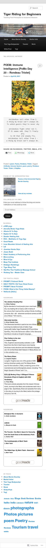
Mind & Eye (8, 259)
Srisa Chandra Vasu (12, 322)
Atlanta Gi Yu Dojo (11, 231)
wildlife (6, 531)
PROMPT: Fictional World (13, 281)
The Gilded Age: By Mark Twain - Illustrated (19, 450)
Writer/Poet (7, 49)
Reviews (7, 528)
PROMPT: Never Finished (13, 286)
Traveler (25, 44)
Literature (20, 503)
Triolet (29, 164)
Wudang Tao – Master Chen (14, 272)
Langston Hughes (11, 340)
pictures (25, 514)
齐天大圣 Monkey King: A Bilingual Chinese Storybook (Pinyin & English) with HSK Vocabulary (19, 377)
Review (31, 521)
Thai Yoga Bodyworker (11, 44)
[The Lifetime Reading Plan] (39, 307)
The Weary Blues (10, 356)
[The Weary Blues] (39, 361)
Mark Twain (9, 443)
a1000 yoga (8, 226)
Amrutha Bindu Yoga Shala (14, 228)
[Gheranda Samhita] (39, 325)
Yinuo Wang (9, 382)
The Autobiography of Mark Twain (15, 441)
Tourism (19, 527)
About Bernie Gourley (19, 39)
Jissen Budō (8, 252)
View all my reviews (25, 193)
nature (29, 502)
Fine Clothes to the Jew (12, 338)
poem (12, 164)
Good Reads (8, 241)
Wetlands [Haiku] (10, 291)
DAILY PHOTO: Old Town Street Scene (18, 284)
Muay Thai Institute (11, 262)
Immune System (16, 166)
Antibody (7, 166)
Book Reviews (27, 498)
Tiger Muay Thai (10, 267)
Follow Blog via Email (13, 199)
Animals (7, 498)
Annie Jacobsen (11, 416)
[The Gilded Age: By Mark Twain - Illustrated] (39, 456)
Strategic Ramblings (11, 265)
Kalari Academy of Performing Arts (17, 254)
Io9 (5, 247)
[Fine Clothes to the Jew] (39, 342)
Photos (10, 514)
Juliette (6, 423)
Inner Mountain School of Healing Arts (18, 244)
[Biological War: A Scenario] (39, 419)
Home (6, 39)
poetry (29, 166)
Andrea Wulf (9, 437)
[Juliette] (39, 428)
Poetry (17, 164)
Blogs (17, 498)
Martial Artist (34, 39)
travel (33, 527)
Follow (8, 216)
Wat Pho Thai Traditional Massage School (19, 270)
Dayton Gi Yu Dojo (11, 234)
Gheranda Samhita (10, 320)
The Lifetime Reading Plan (13, 302)
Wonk (33, 44)
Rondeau (23, 164)
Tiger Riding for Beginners (22, 14)
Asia (12, 498)
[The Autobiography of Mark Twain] (39, 447)
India (13, 502)
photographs (22, 507)
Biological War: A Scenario (13, 414)
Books (38, 498)
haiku (7, 502)
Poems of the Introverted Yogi (28, 179)
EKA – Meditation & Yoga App (15, 239)
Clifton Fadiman (10, 304)
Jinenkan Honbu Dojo (12, 249)
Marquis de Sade (11, 425)
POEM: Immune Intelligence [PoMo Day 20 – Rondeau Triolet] (18, 68)
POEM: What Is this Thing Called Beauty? (19, 289)
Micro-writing (9, 257)
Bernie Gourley (23, 181)
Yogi (16, 49)
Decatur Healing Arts (11, 236)
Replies (17, 168)
